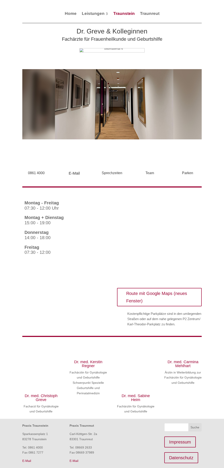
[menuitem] (70, 13)
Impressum (180, 442)
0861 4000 (36, 173)
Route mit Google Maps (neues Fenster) (156, 297)
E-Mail (74, 173)
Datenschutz (181, 457)
